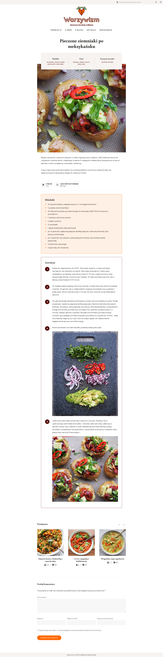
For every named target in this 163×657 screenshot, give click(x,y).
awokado (50, 62)
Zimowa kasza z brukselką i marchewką (50, 559)
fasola (57, 62)
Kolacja (76, 62)
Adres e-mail (72, 619)
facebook (156, 2)
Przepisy (55, 30)
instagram (160, 2)
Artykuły (91, 30)
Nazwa (40, 619)
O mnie (68, 30)
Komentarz (42, 597)
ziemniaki (60, 64)
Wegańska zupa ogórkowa (112, 558)
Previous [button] (119, 524)
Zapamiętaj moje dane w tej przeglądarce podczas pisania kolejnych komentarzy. (70, 630)
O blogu (79, 30)
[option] (50, 549)
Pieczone (81, 64)
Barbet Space (91, 655)
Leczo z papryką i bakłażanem (81, 559)
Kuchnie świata (107, 62)
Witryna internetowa (105, 619)
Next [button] (123, 524)
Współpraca (106, 30)
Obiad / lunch (84, 62)
